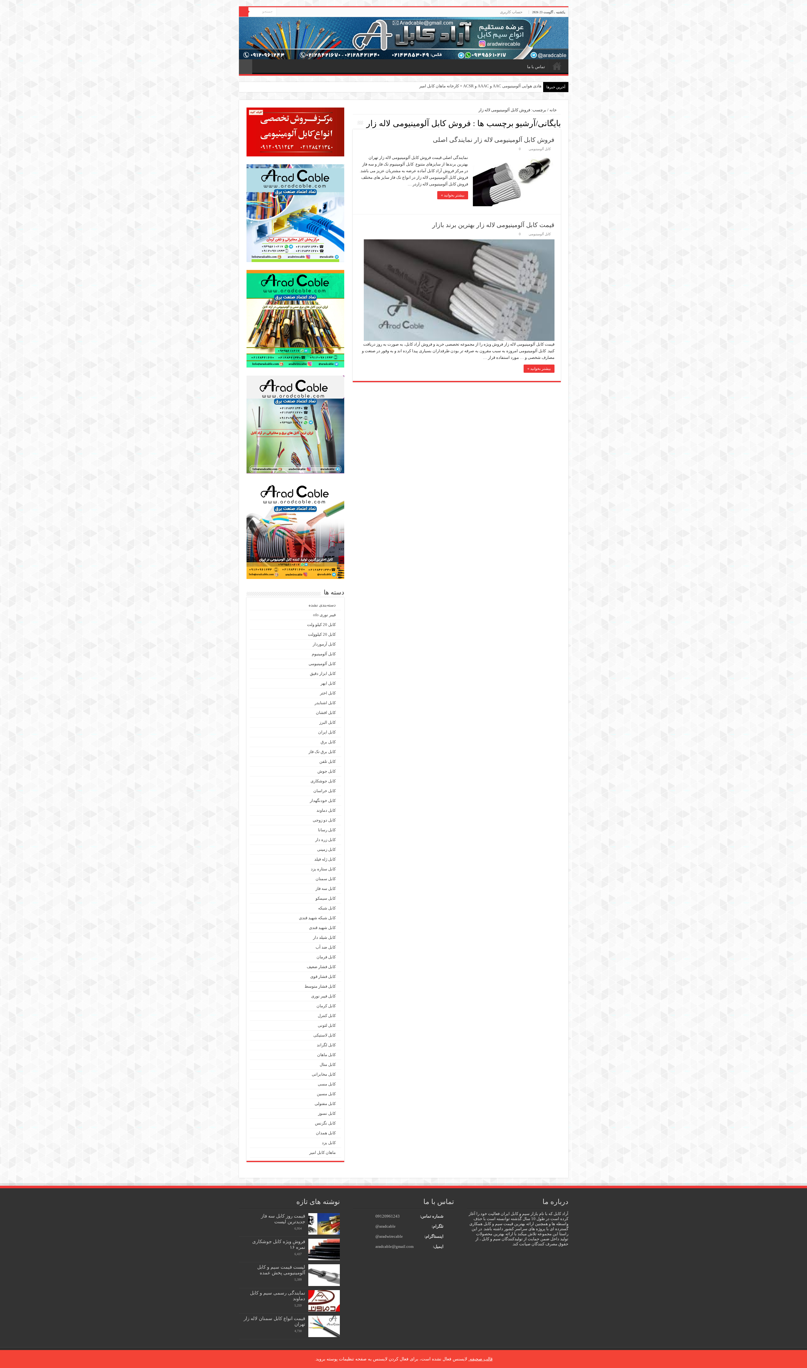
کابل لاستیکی (324, 1035)
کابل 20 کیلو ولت (321, 624)
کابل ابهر (328, 683)
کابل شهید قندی (322, 927)
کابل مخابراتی (324, 1074)
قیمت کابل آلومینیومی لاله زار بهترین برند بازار (493, 224)
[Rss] (281, 12)
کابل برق (328, 742)
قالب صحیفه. (480, 1359)
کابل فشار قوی (323, 976)
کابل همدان (326, 1133)
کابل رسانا (327, 829)
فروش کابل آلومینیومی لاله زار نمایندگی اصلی (493, 139)
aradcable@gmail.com (394, 1246)
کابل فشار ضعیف (321, 966)
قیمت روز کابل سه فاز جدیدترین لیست (283, 1218)
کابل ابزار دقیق (323, 673)
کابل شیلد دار (324, 937)
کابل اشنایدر (325, 702)
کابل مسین (326, 1093)
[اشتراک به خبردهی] (354, 123)
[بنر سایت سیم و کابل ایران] (403, 37)
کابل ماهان (326, 1054)
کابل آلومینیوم (324, 654)
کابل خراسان (324, 790)
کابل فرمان (326, 957)
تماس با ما (536, 66)
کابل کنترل (327, 1015)
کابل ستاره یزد (323, 869)
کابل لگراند (326, 1045)
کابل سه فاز (326, 888)
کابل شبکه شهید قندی (317, 917)
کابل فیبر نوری (323, 996)
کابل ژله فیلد (325, 859)
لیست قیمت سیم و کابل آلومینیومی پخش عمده (281, 1269)
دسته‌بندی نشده (322, 605)
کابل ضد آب (326, 947)
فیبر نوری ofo (324, 614)
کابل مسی (327, 1084)
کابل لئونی (327, 1025)
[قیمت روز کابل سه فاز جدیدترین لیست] (324, 1224)
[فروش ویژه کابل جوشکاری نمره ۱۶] (324, 1249)
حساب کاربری (511, 12)
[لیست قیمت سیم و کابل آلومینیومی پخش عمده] (324, 1275)
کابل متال (328, 1064)
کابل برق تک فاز (322, 751)
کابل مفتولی (325, 1103)
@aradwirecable (389, 1236)
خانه (557, 66)
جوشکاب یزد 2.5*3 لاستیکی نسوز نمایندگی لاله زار (499, 86)
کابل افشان (326, 712)
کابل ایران (327, 732)
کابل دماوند (326, 810)
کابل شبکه (327, 908)
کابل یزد (329, 1142)
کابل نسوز (327, 1113)
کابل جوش (326, 771)
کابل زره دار (325, 839)
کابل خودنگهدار (323, 800)
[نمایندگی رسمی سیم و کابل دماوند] (324, 1301)
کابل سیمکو (326, 898)
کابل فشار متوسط (320, 986)
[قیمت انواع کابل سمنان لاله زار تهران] (324, 1326)
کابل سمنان (326, 878)
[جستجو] (243, 12)
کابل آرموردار (324, 644)
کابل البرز (327, 722)
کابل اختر (328, 693)
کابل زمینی (326, 849)
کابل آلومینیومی (540, 149)
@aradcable (385, 1226)
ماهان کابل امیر (322, 1152)
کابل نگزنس (325, 1123)
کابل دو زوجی (324, 820)
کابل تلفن (327, 761)
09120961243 (387, 1216)
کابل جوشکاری (323, 781)
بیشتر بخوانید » (452, 195)
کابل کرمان (326, 1005)
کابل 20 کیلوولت (322, 634)
